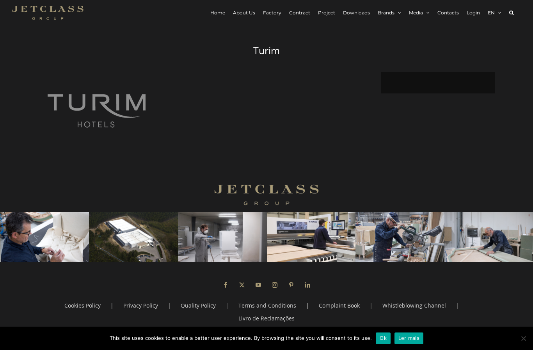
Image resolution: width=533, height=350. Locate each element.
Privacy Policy (140, 305)
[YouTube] (258, 285)
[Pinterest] (291, 285)
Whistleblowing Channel (414, 305)
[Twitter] (242, 285)
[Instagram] (274, 285)
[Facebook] (225, 285)
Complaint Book (339, 305)
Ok (383, 338)
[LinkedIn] (307, 285)
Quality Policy (198, 305)
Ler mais (408, 338)
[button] (511, 12)
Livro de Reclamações (266, 318)
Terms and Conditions (267, 305)
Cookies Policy (82, 305)
